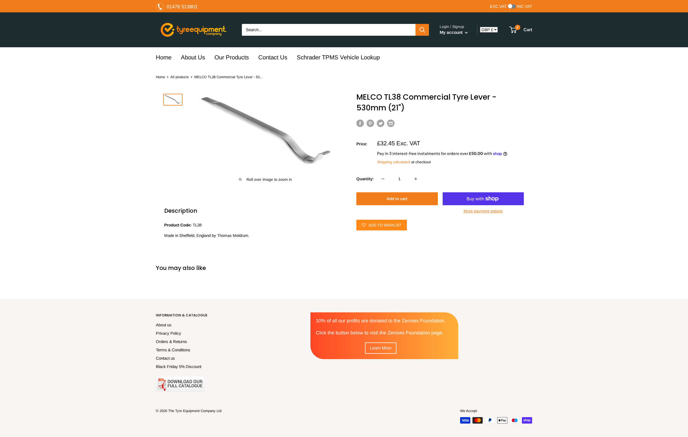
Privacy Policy (168, 333)
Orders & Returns (171, 341)
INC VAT (524, 6)
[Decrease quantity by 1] (383, 179)
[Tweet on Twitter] (380, 123)
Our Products (231, 57)
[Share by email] (391, 123)
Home (163, 57)
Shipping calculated (393, 162)
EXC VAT (498, 6)
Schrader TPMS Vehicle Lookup (338, 57)
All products (179, 77)
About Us (193, 57)
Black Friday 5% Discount (178, 366)
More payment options (483, 211)
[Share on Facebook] (360, 123)
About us (163, 325)
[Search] (422, 30)
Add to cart (396, 198)
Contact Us (272, 57)
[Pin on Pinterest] (370, 123)
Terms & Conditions (173, 350)
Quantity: (365, 178)
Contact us (165, 358)
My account (452, 32)
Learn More (381, 348)
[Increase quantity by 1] (415, 179)
